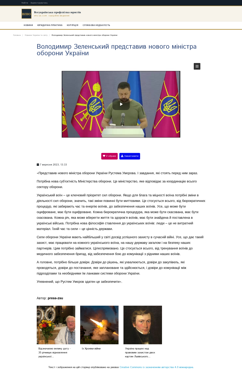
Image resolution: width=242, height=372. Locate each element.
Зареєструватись (39, 3)
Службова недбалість (96, 25)
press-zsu (55, 297)
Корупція (72, 25)
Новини (28, 25)
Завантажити (130, 156)
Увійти (25, 3)
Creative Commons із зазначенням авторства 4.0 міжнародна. (157, 367)
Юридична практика (50, 25)
